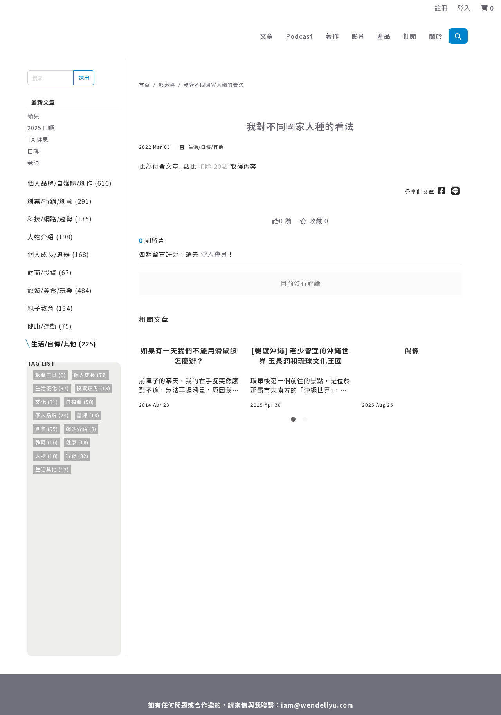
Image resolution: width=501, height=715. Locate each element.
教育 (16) (46, 442)
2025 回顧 (41, 127)
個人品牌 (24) (52, 415)
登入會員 (214, 254)
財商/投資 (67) (49, 272)
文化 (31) (46, 401)
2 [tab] (306, 421)
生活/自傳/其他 (205, 146)
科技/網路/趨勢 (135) (59, 218)
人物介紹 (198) (50, 236)
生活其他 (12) (52, 469)
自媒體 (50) (80, 401)
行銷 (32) (77, 456)
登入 (464, 8)
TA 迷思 (38, 139)
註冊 (441, 8)
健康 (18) (77, 442)
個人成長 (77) (90, 374)
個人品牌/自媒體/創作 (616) (69, 183)
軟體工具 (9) (50, 374)
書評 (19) (88, 415)
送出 (83, 77)
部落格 (167, 85)
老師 (33, 162)
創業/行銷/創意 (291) (59, 201)
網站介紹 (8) (81, 429)
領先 (33, 116)
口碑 (33, 151)
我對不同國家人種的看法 (214, 85)
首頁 (144, 85)
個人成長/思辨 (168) (58, 254)
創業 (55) (46, 429)
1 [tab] (295, 421)
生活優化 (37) (52, 388)
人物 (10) (46, 456)
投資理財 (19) (93, 388)
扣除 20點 (214, 166)
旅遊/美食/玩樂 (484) (59, 290)
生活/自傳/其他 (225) (63, 343)
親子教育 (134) (50, 308)
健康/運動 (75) (49, 326)
